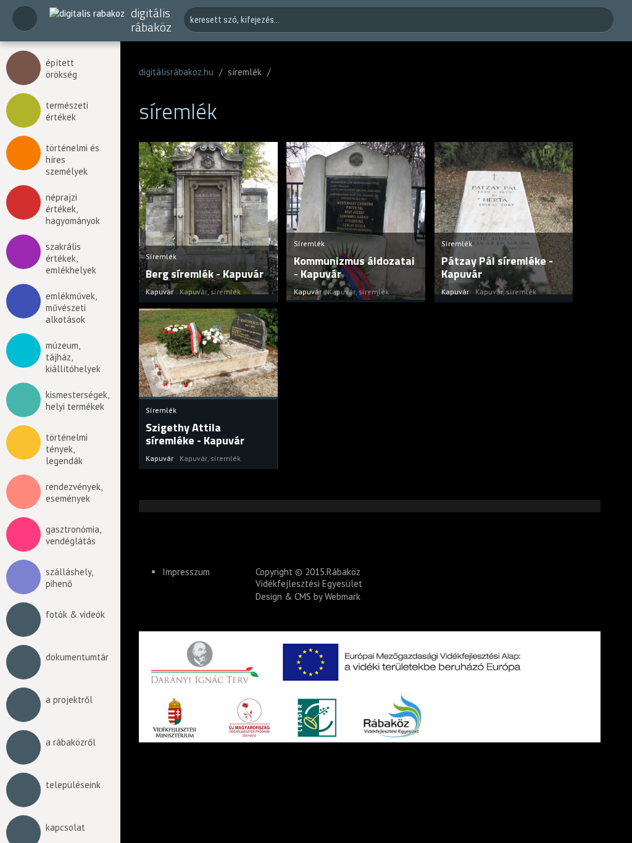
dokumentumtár (76, 657)
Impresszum (186, 572)
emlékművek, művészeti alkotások (71, 307)
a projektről (69, 699)
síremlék (225, 291)
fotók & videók (75, 614)
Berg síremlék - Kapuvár (205, 273)
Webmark (342, 596)
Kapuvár (193, 291)
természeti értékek (67, 111)
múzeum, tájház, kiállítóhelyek (73, 357)
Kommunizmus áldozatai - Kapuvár (354, 267)
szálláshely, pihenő (69, 577)
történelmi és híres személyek (72, 159)
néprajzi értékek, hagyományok (73, 208)
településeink (73, 785)
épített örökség (61, 68)
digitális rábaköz (151, 20)
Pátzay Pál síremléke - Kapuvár (497, 267)
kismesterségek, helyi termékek (76, 400)
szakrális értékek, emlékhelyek (71, 258)
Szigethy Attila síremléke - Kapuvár (195, 434)
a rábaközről (71, 742)
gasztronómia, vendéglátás (73, 535)
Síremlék (161, 256)
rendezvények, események (74, 492)
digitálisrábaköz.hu (176, 72)
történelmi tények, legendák (67, 449)
